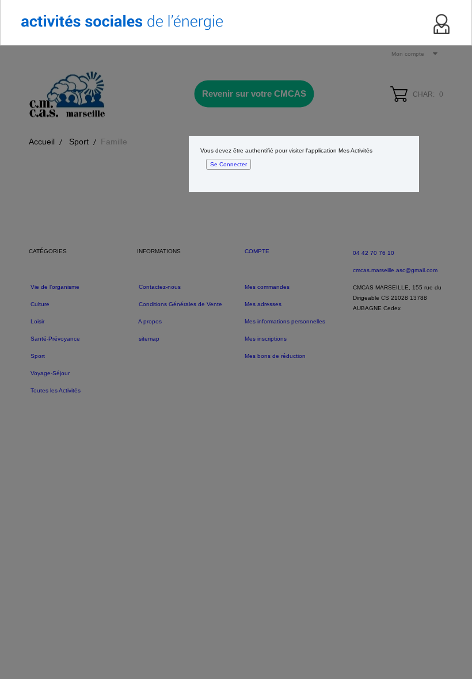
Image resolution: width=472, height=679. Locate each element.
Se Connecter (228, 164)
